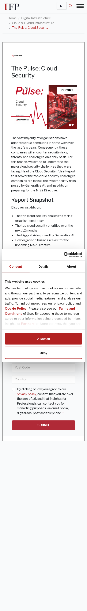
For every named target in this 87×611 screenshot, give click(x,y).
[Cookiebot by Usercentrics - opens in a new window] (63, 254)
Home (12, 18)
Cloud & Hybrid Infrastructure (33, 23)
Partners (28, 323)
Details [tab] (43, 266)
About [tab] (71, 266)
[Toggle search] (72, 6)
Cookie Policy (16, 308)
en (60, 6)
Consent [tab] (15, 266)
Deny (43, 352)
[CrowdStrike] (17, 56)
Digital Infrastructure (36, 18)
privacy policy (26, 394)
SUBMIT (43, 425)
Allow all (43, 339)
